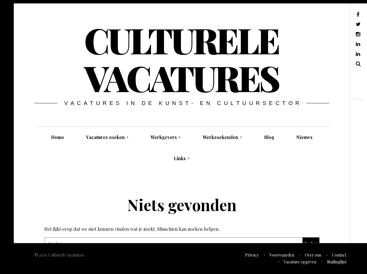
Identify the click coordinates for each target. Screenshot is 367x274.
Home (57, 137)
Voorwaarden (282, 255)
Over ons (313, 255)
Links (182, 158)
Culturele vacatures (181, 58)
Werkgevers (166, 137)
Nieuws (304, 137)
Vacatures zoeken (107, 137)
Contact (339, 255)
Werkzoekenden (222, 137)
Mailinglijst (336, 262)
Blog (269, 137)
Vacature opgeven (300, 262)
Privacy (252, 255)
